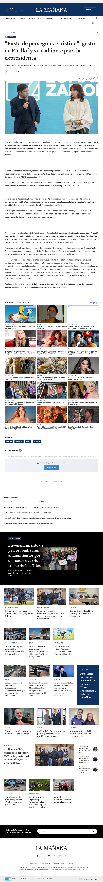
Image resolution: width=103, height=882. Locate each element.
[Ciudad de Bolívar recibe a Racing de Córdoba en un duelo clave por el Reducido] (63, 634)
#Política (37, 441)
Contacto (70, 864)
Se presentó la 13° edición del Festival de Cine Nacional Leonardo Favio (82, 733)
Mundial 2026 (81, 18)
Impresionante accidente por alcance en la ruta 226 (25, 502)
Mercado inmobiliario (46, 18)
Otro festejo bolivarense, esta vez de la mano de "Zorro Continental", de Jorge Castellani (38, 518)
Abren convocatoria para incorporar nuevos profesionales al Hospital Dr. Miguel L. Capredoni (38, 651)
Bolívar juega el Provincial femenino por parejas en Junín (62, 799)
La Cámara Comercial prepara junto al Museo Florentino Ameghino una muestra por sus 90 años (38, 689)
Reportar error (59, 864)
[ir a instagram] (54, 856)
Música (32, 18)
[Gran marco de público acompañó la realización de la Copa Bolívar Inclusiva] (15, 634)
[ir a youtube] (49, 856)
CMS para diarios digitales (90, 879)
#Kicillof (9, 441)
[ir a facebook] (37, 856)
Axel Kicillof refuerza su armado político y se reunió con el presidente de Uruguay (51, 733)
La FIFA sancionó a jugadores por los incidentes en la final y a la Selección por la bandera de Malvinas (39, 802)
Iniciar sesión (51, 467)
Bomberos (22, 18)
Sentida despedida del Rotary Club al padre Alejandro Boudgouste (82, 613)
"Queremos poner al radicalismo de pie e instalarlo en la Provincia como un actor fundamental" (50, 615)
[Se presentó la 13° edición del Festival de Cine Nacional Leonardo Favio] (84, 716)
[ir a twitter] (43, 856)
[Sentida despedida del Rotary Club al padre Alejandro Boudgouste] (84, 596)
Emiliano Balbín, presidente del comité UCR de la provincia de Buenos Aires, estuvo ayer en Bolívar (17, 756)
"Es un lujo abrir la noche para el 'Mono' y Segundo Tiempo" (18, 732)
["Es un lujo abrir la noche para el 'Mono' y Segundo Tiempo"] (19, 716)
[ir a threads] (65, 856)
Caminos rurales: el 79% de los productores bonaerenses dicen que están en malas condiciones (15, 689)
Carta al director (45, 864)
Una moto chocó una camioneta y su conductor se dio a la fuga (28, 512)
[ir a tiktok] (60, 856)
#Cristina (19, 441)
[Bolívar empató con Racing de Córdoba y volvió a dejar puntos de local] (19, 596)
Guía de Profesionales (65, 18)
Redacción (33, 864)
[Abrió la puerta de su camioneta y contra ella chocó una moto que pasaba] (15, 785)
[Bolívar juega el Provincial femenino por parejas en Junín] (63, 785)
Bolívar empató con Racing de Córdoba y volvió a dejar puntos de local (19, 613)
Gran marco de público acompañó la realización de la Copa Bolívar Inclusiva (15, 650)
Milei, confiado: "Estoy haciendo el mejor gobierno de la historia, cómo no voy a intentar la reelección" (63, 689)
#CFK (28, 441)
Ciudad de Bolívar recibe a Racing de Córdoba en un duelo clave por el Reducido (63, 650)
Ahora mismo (10, 18)
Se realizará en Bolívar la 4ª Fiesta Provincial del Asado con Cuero (30, 523)
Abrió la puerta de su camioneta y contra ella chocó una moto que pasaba (32, 507)
